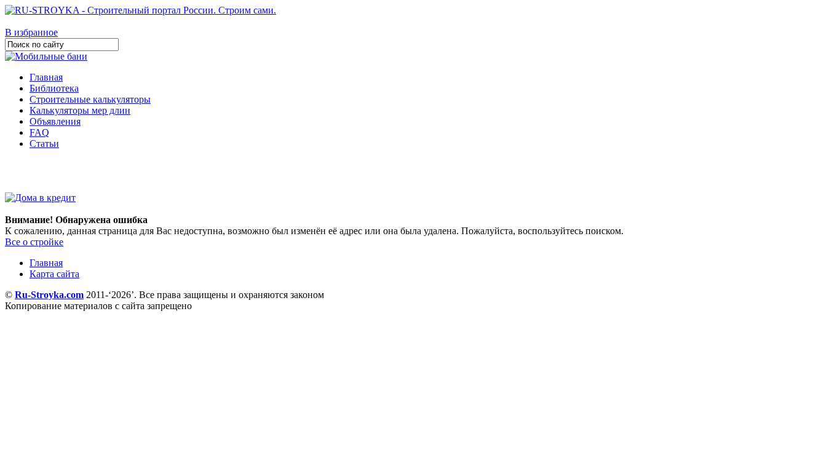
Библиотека (54, 88)
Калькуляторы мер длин (80, 110)
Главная (46, 77)
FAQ (39, 132)
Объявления (55, 121)
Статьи (44, 143)
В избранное (31, 32)
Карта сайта (54, 274)
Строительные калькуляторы (90, 99)
